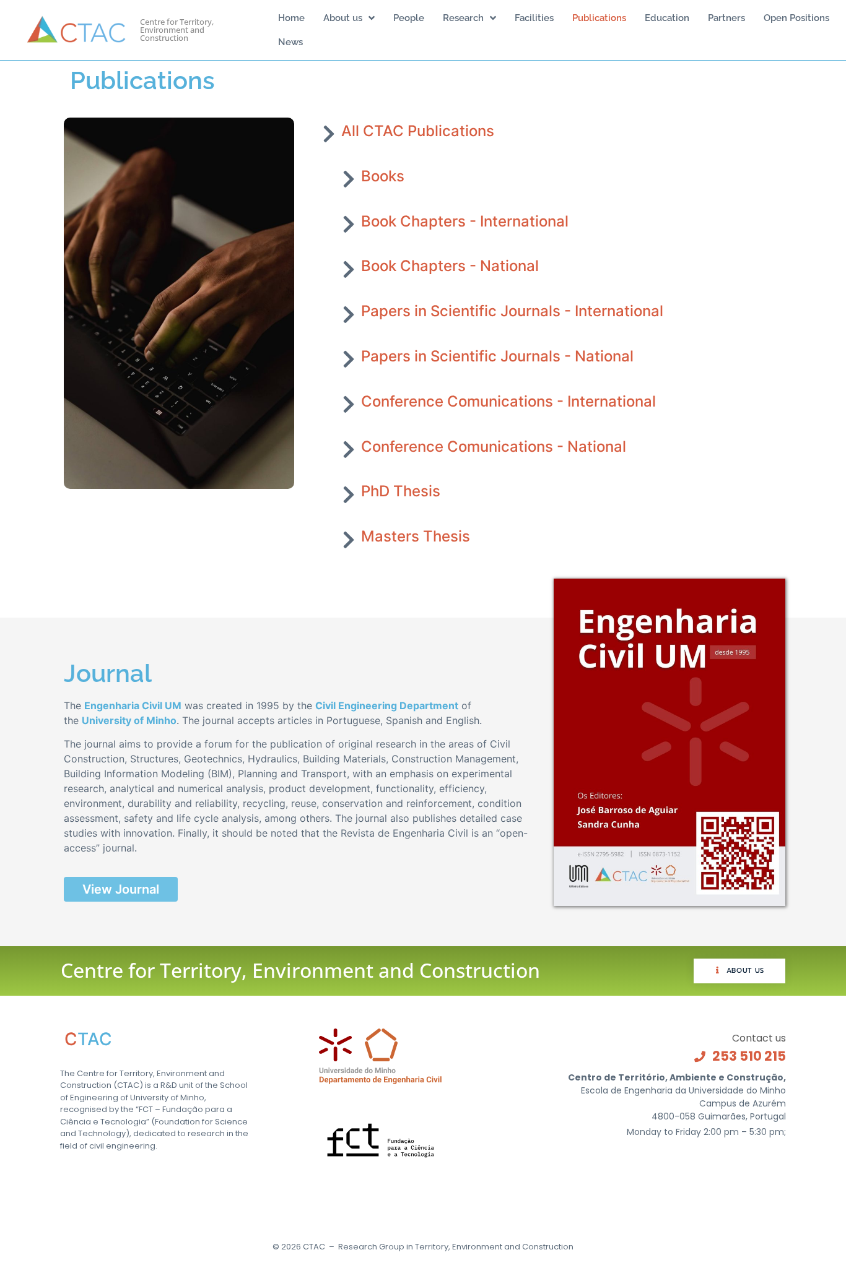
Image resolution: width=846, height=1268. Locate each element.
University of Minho (129, 720)
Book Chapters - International (465, 221)
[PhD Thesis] (349, 494)
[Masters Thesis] (349, 540)
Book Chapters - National (450, 266)
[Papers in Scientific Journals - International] (349, 314)
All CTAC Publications (417, 131)
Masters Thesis (415, 536)
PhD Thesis (400, 491)
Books (382, 176)
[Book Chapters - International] (349, 224)
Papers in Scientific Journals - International (512, 311)
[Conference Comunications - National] (349, 449)
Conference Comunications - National (493, 446)
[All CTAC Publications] (329, 134)
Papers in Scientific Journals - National (497, 356)
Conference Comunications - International (508, 401)
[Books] (349, 179)
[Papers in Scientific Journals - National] (349, 359)
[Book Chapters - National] (349, 269)
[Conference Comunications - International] (349, 404)
